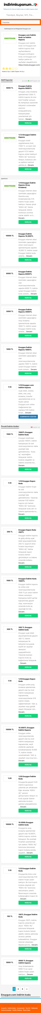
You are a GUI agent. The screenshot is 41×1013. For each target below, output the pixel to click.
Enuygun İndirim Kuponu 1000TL (25, 348)
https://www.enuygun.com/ (29, 65)
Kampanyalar (21, 1008)
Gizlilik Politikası (17, 1010)
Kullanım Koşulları (6, 1010)
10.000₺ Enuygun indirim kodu (26, 823)
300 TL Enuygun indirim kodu (25, 628)
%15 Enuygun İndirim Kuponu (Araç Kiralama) (27, 185)
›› (26, 989)
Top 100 (28, 1008)
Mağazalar (34, 1008)
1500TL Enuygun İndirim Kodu (25, 433)
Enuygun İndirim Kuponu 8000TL (25, 273)
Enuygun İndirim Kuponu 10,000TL (26, 235)
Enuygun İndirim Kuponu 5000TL (25, 87)
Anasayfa (4, 1008)
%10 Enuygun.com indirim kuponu (26, 386)
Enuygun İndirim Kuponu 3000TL (25, 310)
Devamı (29, 119)
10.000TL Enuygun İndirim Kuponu (26, 729)
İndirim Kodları (12, 1008)
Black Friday (26, 1010)
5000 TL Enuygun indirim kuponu (26, 962)
